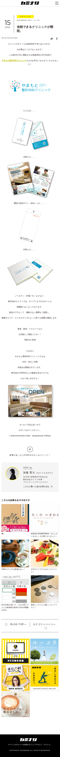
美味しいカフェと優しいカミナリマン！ (44, 606)
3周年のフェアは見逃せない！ (13, 569)
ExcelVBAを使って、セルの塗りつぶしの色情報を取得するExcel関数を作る (15, 607)
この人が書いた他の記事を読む (36, 486)
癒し (3, 534)
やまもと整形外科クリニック (14, 60)
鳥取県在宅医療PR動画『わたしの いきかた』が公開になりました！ (44, 535)
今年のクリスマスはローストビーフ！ (44, 570)
